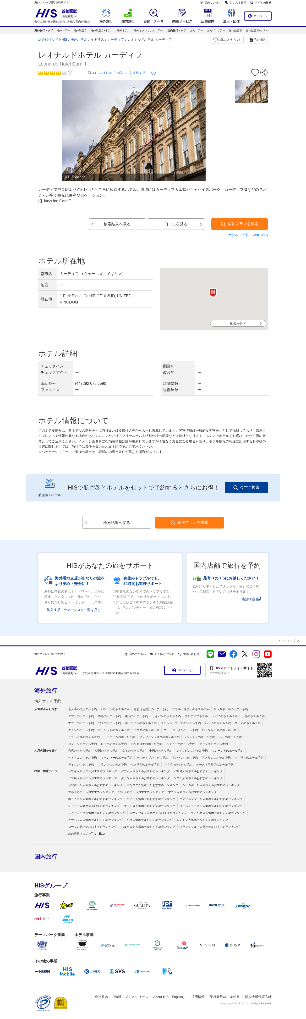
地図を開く (238, 323)
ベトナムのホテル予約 (82, 757)
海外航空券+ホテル (102, 30)
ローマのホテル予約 (114, 744)
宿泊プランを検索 (243, 224)
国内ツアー (196, 30)
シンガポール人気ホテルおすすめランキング (211, 785)
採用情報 (198, 997)
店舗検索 (248, 599)
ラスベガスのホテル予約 (84, 737)
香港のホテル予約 (109, 716)
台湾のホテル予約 (79, 750)
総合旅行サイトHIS (52, 39)
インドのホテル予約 (185, 757)
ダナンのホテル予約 (81, 730)
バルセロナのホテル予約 (146, 744)
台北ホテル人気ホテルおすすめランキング (95, 785)
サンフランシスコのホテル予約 (159, 737)
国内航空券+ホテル (257, 30)
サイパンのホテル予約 (166, 716)
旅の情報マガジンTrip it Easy (86, 833)
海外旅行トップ (43, 30)
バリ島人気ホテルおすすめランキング (198, 771)
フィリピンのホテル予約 (192, 750)
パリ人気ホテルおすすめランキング (150, 819)
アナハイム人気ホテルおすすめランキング (95, 819)
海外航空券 (80, 30)
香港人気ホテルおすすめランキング (91, 792)
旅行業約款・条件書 (225, 997)
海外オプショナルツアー (148, 30)
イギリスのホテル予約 (249, 757)
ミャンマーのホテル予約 (116, 757)
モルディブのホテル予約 (152, 757)
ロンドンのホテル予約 (82, 744)
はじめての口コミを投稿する (124, 73)
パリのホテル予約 (230, 737)
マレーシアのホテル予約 (227, 750)
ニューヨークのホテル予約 (181, 730)
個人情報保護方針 (258, 997)
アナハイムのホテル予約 (119, 737)
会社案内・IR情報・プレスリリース (121, 997)
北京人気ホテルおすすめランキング (141, 792)
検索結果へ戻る (117, 224)
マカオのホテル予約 (248, 723)
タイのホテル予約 (133, 750)
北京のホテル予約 (109, 723)
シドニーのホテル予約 (180, 744)
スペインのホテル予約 (178, 764)
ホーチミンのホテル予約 (141, 723)
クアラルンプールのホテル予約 (181, 723)
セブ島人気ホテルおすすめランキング (92, 778)
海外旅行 (45, 690)
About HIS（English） (169, 997)
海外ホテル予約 (47, 701)
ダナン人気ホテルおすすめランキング (145, 778)
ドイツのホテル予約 (81, 764)
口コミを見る (175, 224)
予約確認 (259, 39)
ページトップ (287, 641)
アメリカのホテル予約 (216, 757)
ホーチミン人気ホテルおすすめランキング (95, 799)
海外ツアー (63, 30)
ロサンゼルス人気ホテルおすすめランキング (158, 813)
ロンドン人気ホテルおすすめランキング (202, 819)
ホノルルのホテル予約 (82, 709)
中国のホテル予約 (160, 750)
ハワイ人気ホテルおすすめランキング (92, 771)
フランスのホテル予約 (112, 764)
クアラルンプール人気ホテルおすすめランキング (211, 799)
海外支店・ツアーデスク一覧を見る (74, 610)
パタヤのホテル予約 (146, 730)
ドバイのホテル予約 (225, 716)
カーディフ (115, 39)
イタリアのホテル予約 (145, 764)
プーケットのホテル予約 (114, 730)
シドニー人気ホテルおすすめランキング (94, 806)
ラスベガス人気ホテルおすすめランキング (218, 813)
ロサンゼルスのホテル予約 (219, 730)
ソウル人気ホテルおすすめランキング (198, 778)
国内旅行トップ (177, 30)
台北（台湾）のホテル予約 (151, 709)
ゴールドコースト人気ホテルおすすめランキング (211, 806)
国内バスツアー (216, 30)
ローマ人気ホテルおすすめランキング (92, 826)
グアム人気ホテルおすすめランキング (145, 771)
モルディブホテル (196, 716)
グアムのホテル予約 (81, 716)
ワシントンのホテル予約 (199, 737)
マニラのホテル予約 (81, 723)
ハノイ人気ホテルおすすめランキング (151, 799)
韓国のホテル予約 (106, 750)
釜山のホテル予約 (136, 716)
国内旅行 (45, 856)
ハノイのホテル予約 (218, 723)
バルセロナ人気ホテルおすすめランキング (148, 826)
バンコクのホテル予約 (115, 709)
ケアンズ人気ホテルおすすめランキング (149, 806)
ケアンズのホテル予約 (213, 744)
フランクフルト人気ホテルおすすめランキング (210, 826)
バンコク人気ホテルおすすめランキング (152, 785)
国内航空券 (235, 30)
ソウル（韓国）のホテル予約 (190, 709)
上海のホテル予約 (253, 716)
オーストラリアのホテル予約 (215, 764)
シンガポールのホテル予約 (230, 709)
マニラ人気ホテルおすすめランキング (192, 792)
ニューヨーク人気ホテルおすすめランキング (97, 813)
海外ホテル (123, 30)
